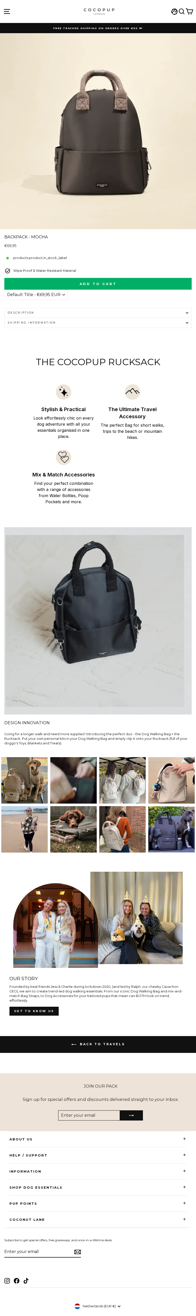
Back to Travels (101, 1044)
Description (21, 312)
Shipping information (32, 322)
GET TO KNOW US (34, 1011)
